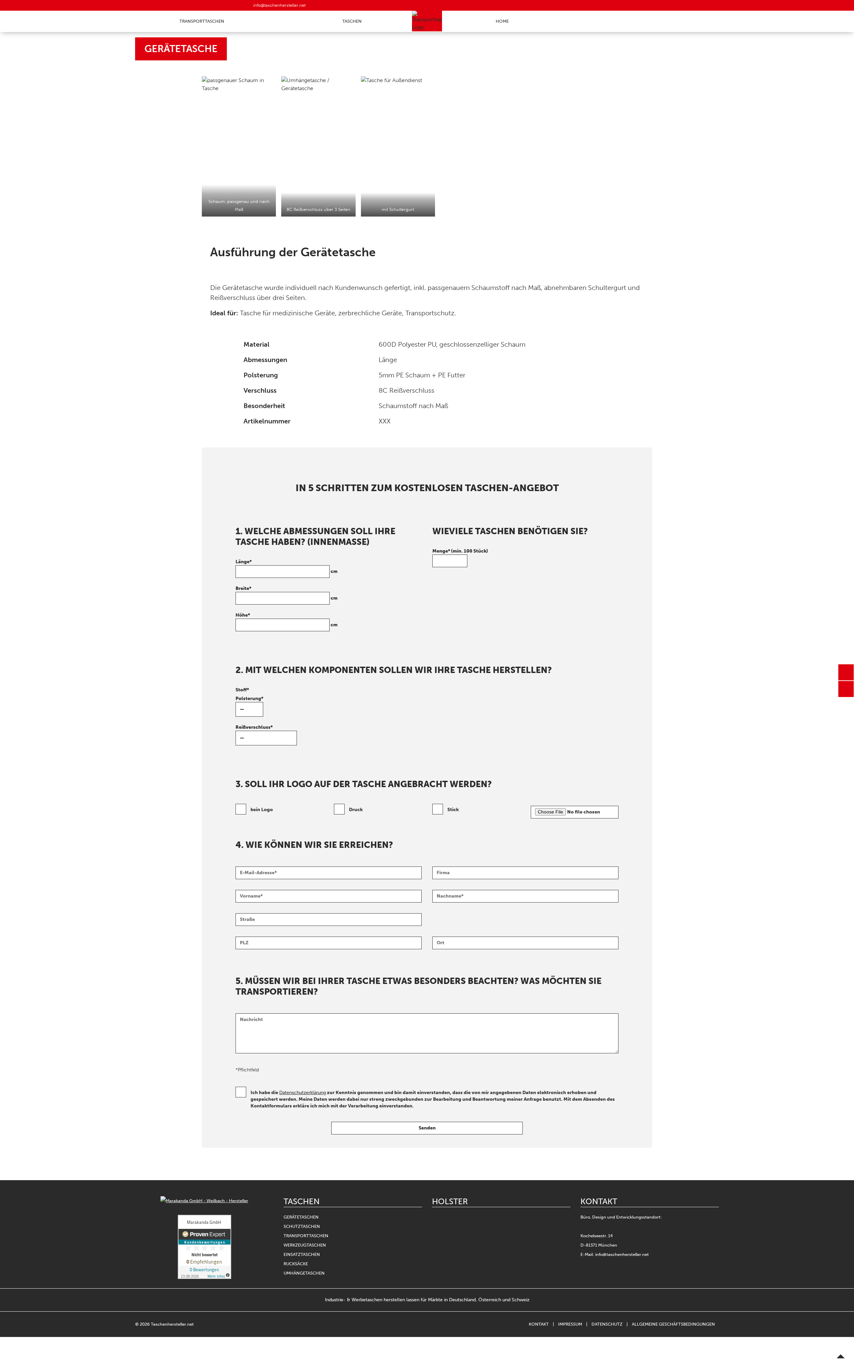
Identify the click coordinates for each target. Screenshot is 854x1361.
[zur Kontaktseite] (846, 672)
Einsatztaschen (302, 1254)
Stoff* (242, 690)
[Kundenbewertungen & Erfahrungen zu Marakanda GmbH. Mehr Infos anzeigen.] (204, 1246)
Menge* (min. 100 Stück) (460, 551)
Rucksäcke (296, 1263)
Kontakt (539, 1324)
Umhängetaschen (304, 1273)
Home (502, 21)
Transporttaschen (201, 21)
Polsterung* (249, 698)
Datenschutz (606, 1324)
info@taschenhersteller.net (279, 5)
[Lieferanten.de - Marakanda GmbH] (204, 1200)
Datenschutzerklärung (302, 1092)
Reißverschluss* (254, 727)
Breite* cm (287, 593)
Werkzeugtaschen (305, 1245)
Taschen (352, 21)
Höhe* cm (287, 620)
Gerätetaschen (301, 1217)
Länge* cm (287, 566)
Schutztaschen (302, 1226)
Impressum (570, 1324)
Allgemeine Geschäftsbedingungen (673, 1324)
